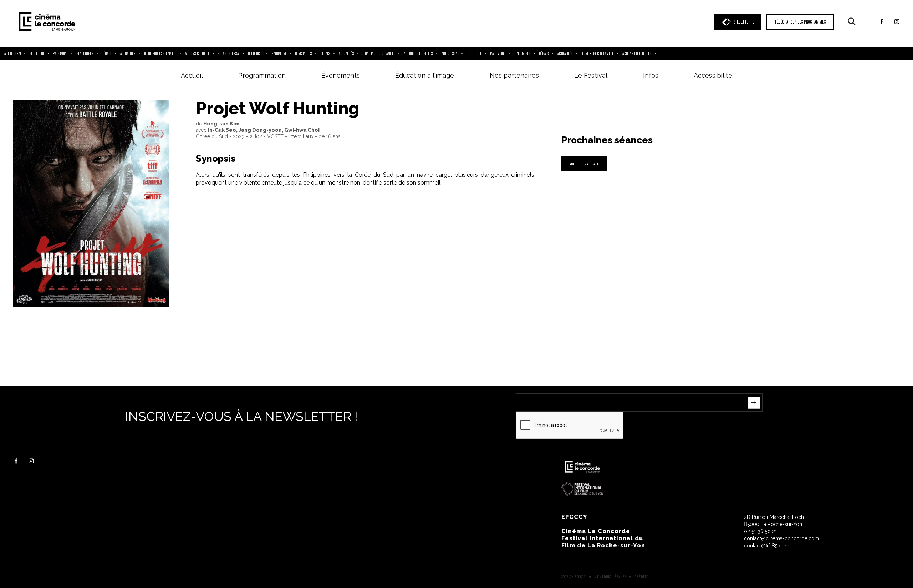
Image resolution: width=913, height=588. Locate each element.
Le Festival (590, 75)
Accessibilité (713, 75)
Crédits (641, 576)
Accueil (192, 75)
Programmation (262, 75)
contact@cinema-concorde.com (781, 538)
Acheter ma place (584, 163)
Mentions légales (610, 576)
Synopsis (215, 158)
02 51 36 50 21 (760, 531)
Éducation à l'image (424, 75)
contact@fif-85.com (766, 545)
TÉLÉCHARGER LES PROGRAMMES (800, 22)
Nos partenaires (514, 75)
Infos (650, 75)
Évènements (340, 75)
